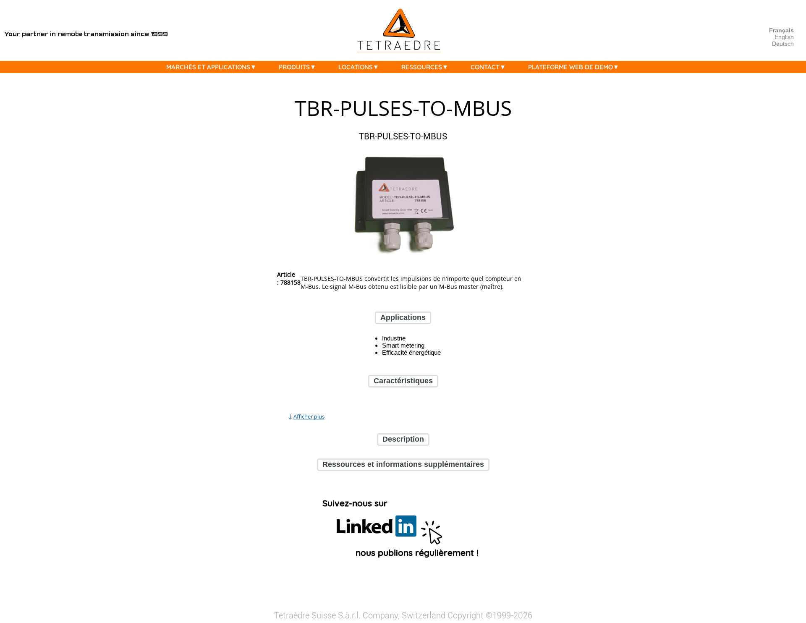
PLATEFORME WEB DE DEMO (570, 67)
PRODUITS (294, 67)
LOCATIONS (355, 67)
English (784, 37)
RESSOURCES (421, 67)
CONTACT (485, 67)
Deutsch (783, 43)
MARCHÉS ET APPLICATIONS (208, 67)
